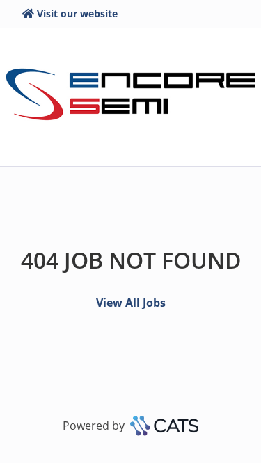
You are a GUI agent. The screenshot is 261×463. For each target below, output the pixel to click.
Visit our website (77, 13)
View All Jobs (131, 302)
